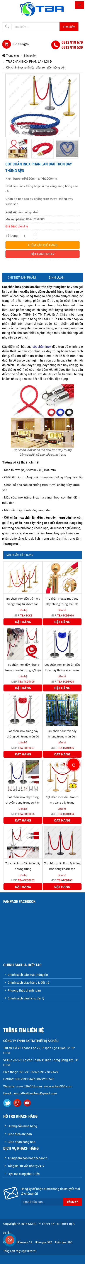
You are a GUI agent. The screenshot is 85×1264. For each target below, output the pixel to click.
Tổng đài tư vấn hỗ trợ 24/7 (26, 1166)
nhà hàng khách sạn (34, 528)
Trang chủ (12, 55)
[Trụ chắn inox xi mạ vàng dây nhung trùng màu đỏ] (62, 577)
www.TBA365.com (29, 1086)
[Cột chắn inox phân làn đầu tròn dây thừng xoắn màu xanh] (62, 643)
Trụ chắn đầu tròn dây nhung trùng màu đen (62, 733)
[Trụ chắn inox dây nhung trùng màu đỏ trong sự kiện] (22, 643)
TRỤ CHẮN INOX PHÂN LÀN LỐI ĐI (29, 61)
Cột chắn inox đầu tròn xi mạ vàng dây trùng (62, 799)
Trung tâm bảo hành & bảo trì (28, 1158)
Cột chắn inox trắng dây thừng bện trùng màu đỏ (23, 733)
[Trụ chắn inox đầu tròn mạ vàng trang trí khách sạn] (22, 577)
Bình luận (56, 277)
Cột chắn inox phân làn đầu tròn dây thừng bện (35, 67)
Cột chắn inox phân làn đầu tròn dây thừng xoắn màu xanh (62, 670)
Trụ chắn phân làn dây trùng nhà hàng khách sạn (62, 866)
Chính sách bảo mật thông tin (28, 975)
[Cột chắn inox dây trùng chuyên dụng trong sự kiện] (22, 776)
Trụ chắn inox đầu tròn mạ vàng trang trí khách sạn (23, 601)
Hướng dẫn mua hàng (22, 1126)
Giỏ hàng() (20, 44)
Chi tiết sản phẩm (22, 277)
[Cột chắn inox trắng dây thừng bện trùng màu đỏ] (22, 709)
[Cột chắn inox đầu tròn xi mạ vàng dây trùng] (62, 776)
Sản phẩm (30, 55)
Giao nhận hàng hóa (21, 1142)
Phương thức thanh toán (24, 990)
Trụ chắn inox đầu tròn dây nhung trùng (22, 866)
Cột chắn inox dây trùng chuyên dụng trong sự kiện (22, 799)
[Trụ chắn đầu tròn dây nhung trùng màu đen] (62, 709)
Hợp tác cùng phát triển (24, 1174)
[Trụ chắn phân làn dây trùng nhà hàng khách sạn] (62, 842)
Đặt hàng (23, 622)
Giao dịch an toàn (20, 1134)
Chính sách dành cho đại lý (26, 998)
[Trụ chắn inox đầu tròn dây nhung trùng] (22, 842)
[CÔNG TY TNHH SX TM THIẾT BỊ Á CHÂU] (42, 9)
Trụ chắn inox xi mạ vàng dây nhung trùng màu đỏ (62, 601)
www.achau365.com (58, 1086)
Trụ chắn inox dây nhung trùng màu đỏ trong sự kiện (23, 667)
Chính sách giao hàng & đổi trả (28, 982)
